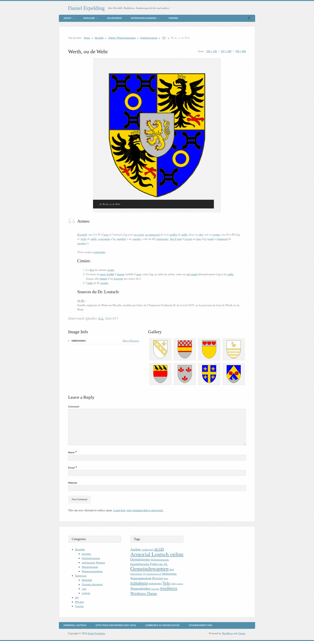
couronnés (99, 252)
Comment (73, 406)
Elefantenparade (160, 559)
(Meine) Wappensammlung (122, 37)
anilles (173, 234)
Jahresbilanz (136, 574)
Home (87, 37)
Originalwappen (91, 558)
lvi (144, 574)
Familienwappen (148, 37)
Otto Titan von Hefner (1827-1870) (116, 625)
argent (188, 239)
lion (198, 239)
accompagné (152, 234)
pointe (216, 234)
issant (111, 270)
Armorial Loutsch (74, 625)
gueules (136, 239)
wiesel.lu (155, 588)
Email (72, 467)
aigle (83, 239)
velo (84, 588)
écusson (118, 278)
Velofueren (114, 18)
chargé (103, 278)
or (126, 234)
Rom (166, 578)
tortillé (110, 274)
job (77, 597)
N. (79, 300)
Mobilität (87, 580)
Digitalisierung (140, 559)
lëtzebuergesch (154, 574)
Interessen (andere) (143, 18)
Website (72, 482)
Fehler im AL (159, 564)
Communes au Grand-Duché (162, 625)
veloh (173, 583)
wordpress (168, 588)
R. (83, 300)
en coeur (139, 234)
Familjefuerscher (139, 564)
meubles (86, 554)
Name (72, 452)
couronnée (104, 239)
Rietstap (157, 578)
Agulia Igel (147, 549)
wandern (179, 583)
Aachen (135, 549)
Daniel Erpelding (86, 8)
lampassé (222, 239)
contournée (162, 239)
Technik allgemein (92, 584)
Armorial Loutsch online (157, 554)
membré (121, 239)
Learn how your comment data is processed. (138, 510)
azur (106, 234)
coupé (193, 274)
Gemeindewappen (149, 568)
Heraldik (89, 18)
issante (104, 283)
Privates (79, 602)
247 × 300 (226, 51)
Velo (166, 583)
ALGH (159, 549)
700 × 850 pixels (130, 340)
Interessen (80, 575)
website (86, 593)
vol (188, 274)
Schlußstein (139, 583)
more (103, 274)
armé (211, 239)
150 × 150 (211, 51)
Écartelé (82, 234)
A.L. (101, 318)
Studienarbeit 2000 (200, 625)
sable (184, 234)
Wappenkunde (90, 567)
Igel (171, 569)
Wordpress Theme (143, 593)
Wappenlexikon (140, 588)
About (67, 18)
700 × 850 (240, 51)
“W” (164, 37)
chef (200, 234)
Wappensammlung (92, 571)
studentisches (155, 583)
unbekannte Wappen (93, 562)
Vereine (173, 18)
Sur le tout (176, 239)
